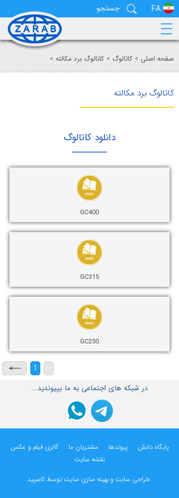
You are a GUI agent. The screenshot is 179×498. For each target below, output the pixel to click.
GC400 (89, 212)
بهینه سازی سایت (86, 479)
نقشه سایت (89, 459)
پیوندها (118, 447)
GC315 (89, 277)
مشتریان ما (83, 447)
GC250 (89, 341)
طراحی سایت (132, 479)
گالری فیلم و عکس (34, 447)
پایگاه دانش (153, 447)
